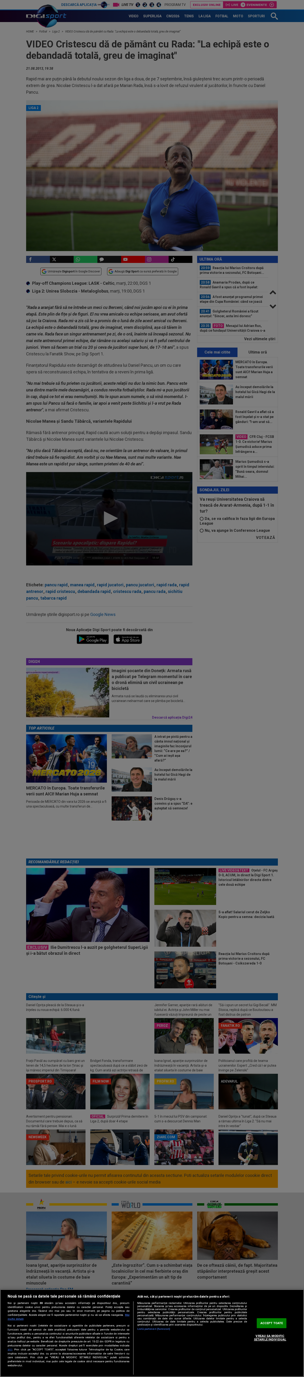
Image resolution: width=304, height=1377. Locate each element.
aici (10, 1349)
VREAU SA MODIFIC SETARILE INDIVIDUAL (270, 1337)
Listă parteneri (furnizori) (153, 1329)
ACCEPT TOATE (271, 1323)
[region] (152, 1333)
